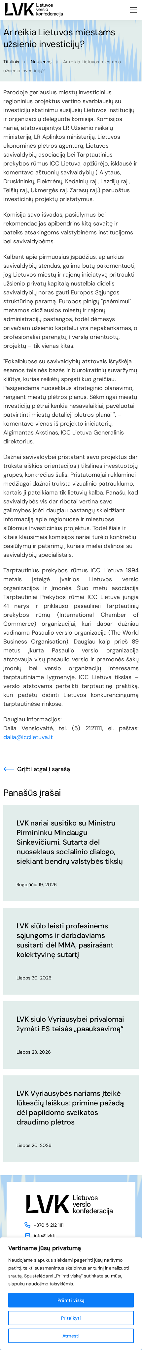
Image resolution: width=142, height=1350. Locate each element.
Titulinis (11, 62)
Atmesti (71, 1336)
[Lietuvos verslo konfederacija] (34, 9)
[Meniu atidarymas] (133, 10)
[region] (71, 1293)
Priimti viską (71, 1300)
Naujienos (41, 62)
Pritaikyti (71, 1318)
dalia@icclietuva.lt (28, 737)
